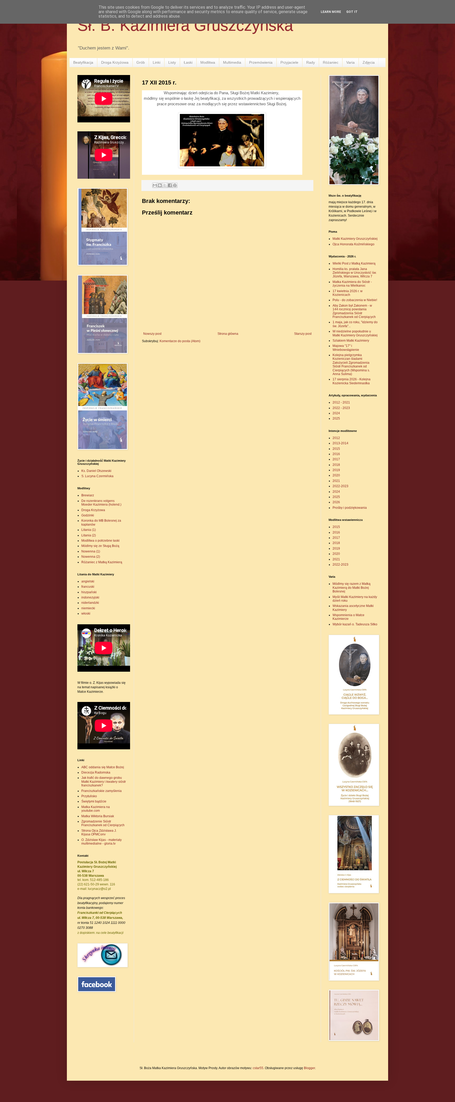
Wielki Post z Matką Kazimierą (354, 263)
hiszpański (89, 592)
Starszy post (302, 334)
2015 (336, 449)
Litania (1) (88, 530)
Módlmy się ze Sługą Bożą (100, 546)
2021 (336, 481)
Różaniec (330, 62)
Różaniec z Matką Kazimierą (101, 562)
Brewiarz (87, 495)
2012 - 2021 (341, 402)
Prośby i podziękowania (350, 508)
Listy (172, 62)
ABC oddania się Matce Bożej (102, 767)
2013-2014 (340, 443)
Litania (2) (88, 535)
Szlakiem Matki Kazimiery (351, 340)
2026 (336, 502)
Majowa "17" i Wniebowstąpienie (346, 347)
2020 (336, 475)
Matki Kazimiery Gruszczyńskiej (355, 239)
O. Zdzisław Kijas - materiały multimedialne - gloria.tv (101, 841)
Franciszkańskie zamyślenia (101, 791)
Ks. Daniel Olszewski (96, 471)
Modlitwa (207, 62)
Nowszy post (152, 334)
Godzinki (87, 515)
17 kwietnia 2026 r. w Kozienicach (348, 293)
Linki (156, 62)
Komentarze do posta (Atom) (180, 341)
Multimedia (232, 62)
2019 (336, 470)
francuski (87, 587)
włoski (85, 613)
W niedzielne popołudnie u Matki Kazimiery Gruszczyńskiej (355, 333)
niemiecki (88, 608)
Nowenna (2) (90, 557)
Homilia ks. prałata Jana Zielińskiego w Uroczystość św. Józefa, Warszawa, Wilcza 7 (355, 272)
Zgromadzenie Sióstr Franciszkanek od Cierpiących (103, 823)
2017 (336, 459)
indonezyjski (90, 597)
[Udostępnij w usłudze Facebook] (169, 185)
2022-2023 (340, 486)
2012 (336, 438)
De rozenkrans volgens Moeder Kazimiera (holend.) (101, 502)
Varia (350, 62)
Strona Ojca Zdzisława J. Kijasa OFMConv (99, 832)
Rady (310, 62)
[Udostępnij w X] (164, 185)
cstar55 (258, 1068)
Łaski (188, 62)
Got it (352, 12)
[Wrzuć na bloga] (159, 185)
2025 (336, 418)
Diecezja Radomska (95, 772)
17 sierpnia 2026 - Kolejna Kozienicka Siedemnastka (351, 381)
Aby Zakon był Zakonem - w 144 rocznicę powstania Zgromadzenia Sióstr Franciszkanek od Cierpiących (354, 311)
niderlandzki (90, 603)
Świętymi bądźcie (93, 801)
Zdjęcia (369, 62)
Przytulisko (89, 796)
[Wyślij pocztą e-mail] (154, 185)
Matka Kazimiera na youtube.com (95, 808)
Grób (140, 62)
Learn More (331, 12)
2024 (336, 413)
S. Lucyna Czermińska (97, 476)
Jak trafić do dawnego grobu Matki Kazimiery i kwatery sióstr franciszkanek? (103, 781)
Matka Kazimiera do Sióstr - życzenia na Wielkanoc (352, 283)
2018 (336, 465)
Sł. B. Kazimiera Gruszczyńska (185, 25)
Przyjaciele (289, 62)
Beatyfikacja (83, 62)
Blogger (309, 1068)
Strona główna (227, 334)
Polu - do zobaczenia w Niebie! (355, 300)
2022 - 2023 (341, 408)
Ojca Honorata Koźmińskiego (353, 244)
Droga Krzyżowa (114, 62)
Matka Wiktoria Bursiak (97, 816)
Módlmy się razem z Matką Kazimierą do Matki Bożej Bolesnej (351, 587)
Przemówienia (261, 62)
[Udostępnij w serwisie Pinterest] (174, 185)
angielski (87, 581)
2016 (336, 454)
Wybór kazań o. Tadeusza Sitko (355, 624)
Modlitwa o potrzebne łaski (100, 540)
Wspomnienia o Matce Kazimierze (348, 617)
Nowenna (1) (90, 551)
